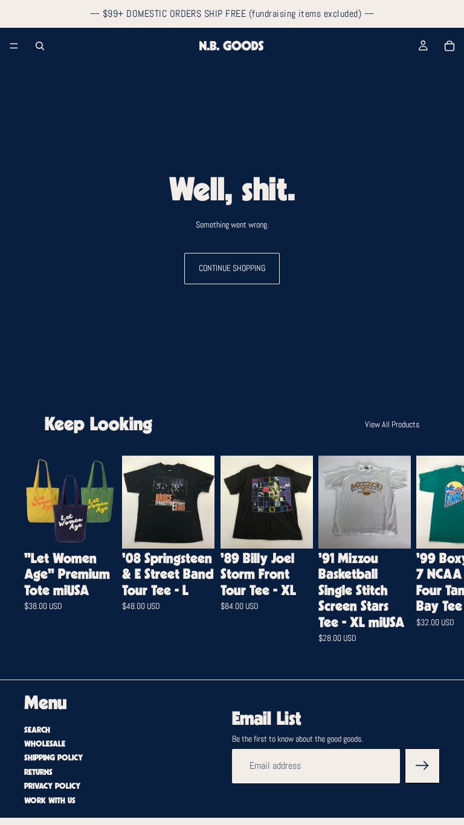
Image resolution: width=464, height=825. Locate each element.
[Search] (40, 46)
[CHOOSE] (98, 530)
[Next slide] (425, 558)
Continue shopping (232, 268)
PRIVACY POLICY (52, 786)
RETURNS (38, 772)
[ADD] (196, 530)
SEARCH (37, 730)
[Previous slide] (61, 502)
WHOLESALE (44, 744)
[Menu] (14, 46)
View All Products (392, 424)
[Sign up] (422, 765)
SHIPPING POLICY (53, 758)
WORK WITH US (50, 801)
